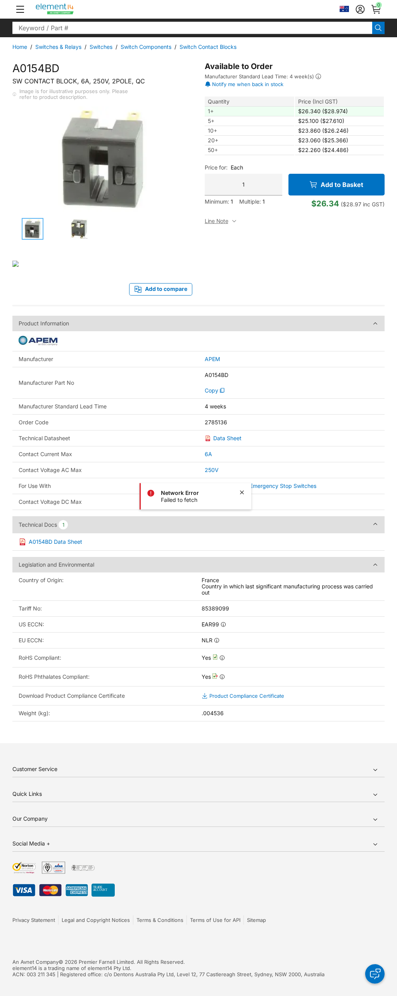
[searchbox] (192, 28)
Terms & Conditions (159, 920)
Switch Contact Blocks (208, 46)
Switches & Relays (58, 46)
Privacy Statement (33, 920)
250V (212, 470)
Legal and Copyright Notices (96, 920)
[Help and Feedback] (375, 974)
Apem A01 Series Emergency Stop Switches (260, 485)
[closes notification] (242, 492)
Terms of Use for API (215, 920)
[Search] (378, 28)
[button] (20, 9)
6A (208, 454)
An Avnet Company (35, 962)
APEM (212, 359)
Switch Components (146, 46)
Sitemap (256, 920)
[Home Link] (69, 9)
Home (19, 46)
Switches (101, 46)
